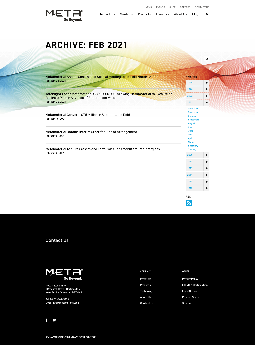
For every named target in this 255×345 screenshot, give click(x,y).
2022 (190, 96)
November (193, 112)
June (190, 131)
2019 (189, 161)
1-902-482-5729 (59, 299)
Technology (107, 14)
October (192, 116)
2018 (189, 168)
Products (144, 14)
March (191, 142)
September (193, 120)
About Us (180, 14)
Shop (172, 7)
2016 (189, 181)
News (149, 7)
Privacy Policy (190, 278)
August (191, 123)
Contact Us (202, 7)
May (190, 134)
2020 (190, 155)
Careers (185, 7)
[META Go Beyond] (64, 15)
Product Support (192, 297)
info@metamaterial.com (66, 302)
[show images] (206, 58)
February (193, 146)
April (190, 138)
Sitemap (187, 303)
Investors (162, 14)
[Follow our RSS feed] (189, 205)
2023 (190, 89)
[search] (207, 14)
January (192, 149)
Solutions (126, 14)
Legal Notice (189, 291)
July (190, 127)
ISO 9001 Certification (195, 285)
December (193, 108)
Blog (195, 14)
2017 (189, 175)
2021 (189, 102)
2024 (190, 82)
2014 (189, 188)
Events (160, 7)
